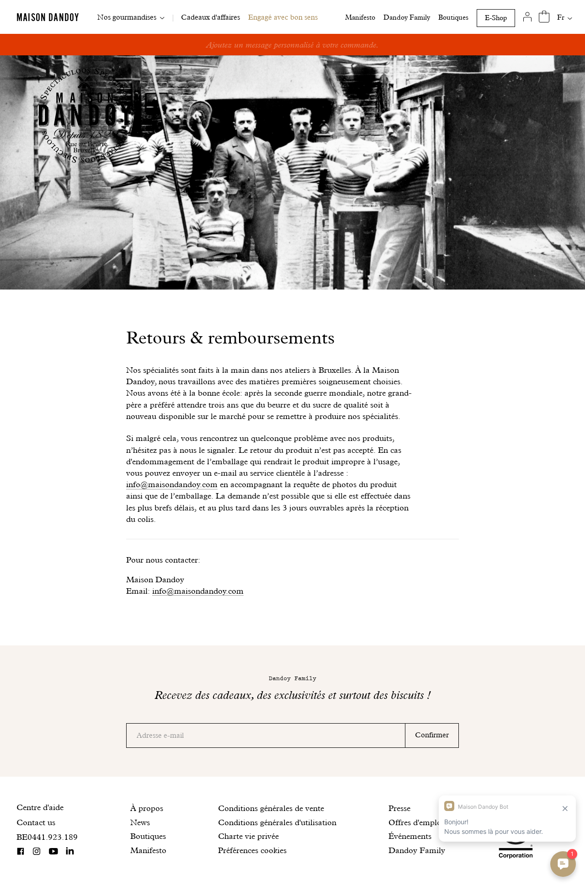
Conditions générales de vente (271, 808)
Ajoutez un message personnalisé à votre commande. (292, 44)
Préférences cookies (252, 850)
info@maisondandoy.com (172, 484)
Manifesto (360, 17)
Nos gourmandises (126, 17)
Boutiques (453, 17)
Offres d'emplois (417, 822)
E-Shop (496, 18)
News (140, 822)
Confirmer (432, 734)
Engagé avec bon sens (283, 17)
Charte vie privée (248, 836)
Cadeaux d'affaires (210, 17)
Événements (409, 836)
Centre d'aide (40, 807)
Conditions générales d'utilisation (277, 822)
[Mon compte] (527, 17)
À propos (146, 808)
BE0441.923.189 (47, 837)
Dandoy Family (406, 17)
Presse (399, 808)
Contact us (35, 822)
